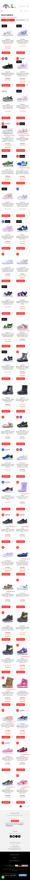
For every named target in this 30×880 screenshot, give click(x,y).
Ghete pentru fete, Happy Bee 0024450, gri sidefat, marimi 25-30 (22, 368)
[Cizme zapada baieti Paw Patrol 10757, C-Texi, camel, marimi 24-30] (8, 682)
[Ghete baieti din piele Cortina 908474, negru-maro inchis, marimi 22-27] (8, 617)
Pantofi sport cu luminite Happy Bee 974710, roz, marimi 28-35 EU (22, 74)
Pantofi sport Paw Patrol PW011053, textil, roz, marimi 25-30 (22, 791)
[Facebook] (11, 836)
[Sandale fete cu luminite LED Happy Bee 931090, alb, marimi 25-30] (8, 31)
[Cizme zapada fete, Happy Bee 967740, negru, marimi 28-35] (22, 389)
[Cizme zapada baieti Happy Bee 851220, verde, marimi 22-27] (22, 617)
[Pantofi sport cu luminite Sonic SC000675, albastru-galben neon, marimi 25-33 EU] (22, 161)
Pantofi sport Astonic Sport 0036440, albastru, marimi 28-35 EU (7, 465)
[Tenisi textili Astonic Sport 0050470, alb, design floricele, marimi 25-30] (22, 454)
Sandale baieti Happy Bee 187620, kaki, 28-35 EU (7, 595)
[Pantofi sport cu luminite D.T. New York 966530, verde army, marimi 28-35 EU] (8, 161)
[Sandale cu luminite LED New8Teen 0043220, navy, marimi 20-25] (22, 226)
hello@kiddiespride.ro (15, 849)
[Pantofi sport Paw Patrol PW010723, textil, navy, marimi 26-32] (8, 780)
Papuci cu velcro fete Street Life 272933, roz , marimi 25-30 (7, 726)
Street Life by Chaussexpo (7, 723)
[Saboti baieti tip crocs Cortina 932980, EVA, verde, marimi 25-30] (8, 96)
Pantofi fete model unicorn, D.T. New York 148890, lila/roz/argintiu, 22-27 (7, 563)
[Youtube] (13, 836)
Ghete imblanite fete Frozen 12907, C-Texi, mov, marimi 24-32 (22, 661)
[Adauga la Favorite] (12, 53)
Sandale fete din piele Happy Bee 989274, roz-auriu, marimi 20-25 (22, 335)
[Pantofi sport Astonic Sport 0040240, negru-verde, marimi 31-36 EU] (22, 422)
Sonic (22, 169)
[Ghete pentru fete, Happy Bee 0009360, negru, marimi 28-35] (8, 389)
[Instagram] (19, 836)
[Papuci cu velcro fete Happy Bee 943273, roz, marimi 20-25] (8, 748)
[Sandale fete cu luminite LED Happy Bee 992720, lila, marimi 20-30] (22, 31)
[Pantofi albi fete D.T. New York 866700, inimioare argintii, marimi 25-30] (8, 259)
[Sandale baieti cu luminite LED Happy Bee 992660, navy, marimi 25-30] (8, 357)
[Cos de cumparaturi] (25, 10)
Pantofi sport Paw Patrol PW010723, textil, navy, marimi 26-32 (7, 791)
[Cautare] (27, 6)
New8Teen (22, 104)
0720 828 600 (16, 847)
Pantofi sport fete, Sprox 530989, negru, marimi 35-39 (22, 531)
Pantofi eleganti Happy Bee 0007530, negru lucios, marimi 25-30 (7, 74)
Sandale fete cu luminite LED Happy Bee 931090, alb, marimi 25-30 (8, 42)
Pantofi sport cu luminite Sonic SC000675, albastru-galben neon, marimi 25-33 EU (22, 172)
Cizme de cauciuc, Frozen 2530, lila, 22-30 (22, 497)
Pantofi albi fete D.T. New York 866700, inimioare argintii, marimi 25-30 (8, 270)
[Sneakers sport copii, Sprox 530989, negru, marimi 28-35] (8, 520)
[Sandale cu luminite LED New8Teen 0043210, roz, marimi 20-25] (22, 96)
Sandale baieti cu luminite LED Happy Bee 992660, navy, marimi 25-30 (7, 368)
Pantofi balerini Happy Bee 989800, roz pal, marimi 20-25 (7, 433)
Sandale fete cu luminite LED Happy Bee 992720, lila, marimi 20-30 (22, 42)
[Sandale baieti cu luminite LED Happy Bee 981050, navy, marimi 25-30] (8, 291)
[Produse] (2, 11)
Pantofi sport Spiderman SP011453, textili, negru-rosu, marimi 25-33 (22, 759)
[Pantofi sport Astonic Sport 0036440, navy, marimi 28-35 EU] (8, 487)
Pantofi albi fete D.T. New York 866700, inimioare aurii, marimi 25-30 (22, 270)
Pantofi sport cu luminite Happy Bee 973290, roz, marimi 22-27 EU (8, 237)
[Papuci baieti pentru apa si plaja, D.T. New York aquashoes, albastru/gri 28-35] (22, 552)
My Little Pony (22, 691)
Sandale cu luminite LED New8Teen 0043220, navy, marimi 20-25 (22, 237)
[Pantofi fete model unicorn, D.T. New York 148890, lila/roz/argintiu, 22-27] (8, 552)
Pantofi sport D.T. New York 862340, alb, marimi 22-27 (22, 595)
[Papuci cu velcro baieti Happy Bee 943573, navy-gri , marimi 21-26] (22, 715)
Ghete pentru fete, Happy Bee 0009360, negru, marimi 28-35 (7, 400)
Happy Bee (7, 39)
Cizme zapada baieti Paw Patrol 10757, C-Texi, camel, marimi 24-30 (8, 694)
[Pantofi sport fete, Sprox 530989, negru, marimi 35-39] (22, 520)
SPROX (7, 528)
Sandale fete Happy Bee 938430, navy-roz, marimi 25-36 (22, 303)
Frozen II (22, 495)
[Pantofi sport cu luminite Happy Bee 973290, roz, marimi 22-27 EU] (8, 226)
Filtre (8, 20)
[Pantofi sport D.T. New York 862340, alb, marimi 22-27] (22, 585)
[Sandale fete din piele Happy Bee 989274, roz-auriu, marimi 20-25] (22, 324)
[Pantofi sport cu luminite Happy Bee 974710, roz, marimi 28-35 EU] (22, 63)
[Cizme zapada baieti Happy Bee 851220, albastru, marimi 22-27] (8, 650)
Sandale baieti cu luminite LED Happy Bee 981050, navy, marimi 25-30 (7, 303)
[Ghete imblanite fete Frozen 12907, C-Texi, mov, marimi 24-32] (22, 650)
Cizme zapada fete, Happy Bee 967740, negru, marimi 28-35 (22, 400)
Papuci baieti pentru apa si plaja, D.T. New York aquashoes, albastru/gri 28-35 (22, 563)
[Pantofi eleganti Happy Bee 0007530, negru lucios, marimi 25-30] (8, 63)
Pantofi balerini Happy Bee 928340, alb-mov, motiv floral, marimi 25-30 (22, 205)
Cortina (7, 104)
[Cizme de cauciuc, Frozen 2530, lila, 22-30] (22, 487)
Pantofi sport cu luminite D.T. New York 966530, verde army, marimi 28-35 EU (7, 172)
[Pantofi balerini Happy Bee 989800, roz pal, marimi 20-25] (8, 422)
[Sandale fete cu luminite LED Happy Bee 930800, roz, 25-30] (22, 128)
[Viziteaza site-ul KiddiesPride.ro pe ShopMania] (23, 875)
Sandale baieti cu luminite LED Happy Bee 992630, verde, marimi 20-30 (7, 335)
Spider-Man (22, 756)
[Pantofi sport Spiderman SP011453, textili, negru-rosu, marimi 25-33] (22, 748)
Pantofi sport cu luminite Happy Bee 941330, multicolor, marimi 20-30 (8, 140)
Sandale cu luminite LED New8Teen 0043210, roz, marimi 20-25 (22, 107)
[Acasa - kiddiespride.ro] (9, 6)
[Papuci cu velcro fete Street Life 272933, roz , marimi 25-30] (8, 715)
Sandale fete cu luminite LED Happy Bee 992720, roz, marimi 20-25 (8, 205)
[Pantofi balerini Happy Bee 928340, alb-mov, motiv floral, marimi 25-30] (22, 194)
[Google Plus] (16, 836)
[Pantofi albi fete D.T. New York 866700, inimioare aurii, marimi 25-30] (22, 259)
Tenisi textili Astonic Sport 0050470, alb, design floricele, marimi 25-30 (22, 465)
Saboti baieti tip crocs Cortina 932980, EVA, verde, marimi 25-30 (7, 107)
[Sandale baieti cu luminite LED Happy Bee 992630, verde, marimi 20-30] (8, 324)
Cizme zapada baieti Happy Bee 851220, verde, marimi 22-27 (22, 628)
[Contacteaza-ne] (21, 10)
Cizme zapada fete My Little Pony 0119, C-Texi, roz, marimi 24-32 (22, 694)
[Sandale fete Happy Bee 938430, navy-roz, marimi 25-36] (22, 291)
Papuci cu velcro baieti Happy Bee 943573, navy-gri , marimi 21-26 (22, 726)
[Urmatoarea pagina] (27, 806)
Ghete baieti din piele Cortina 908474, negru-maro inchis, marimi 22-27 (7, 628)
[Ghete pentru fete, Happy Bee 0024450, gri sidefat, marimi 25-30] (22, 357)
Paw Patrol (7, 691)
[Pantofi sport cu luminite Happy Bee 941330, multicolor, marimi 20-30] (8, 128)
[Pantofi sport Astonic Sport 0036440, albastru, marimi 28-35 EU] (8, 454)
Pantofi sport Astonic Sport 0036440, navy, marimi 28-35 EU (7, 498)
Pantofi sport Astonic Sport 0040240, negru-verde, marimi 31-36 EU (22, 433)
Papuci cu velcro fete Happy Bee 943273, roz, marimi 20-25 (7, 759)
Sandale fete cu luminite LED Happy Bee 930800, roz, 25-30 (22, 140)
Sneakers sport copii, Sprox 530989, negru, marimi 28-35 (7, 531)
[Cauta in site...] (28, 10)
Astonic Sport (22, 430)
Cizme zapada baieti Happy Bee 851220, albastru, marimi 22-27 (7, 661)
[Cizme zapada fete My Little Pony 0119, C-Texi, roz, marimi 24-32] (22, 682)
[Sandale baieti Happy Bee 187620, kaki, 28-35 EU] (8, 585)
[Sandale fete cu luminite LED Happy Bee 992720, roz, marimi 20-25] (8, 194)
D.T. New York (8, 169)
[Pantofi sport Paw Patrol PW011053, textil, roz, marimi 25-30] (22, 780)
